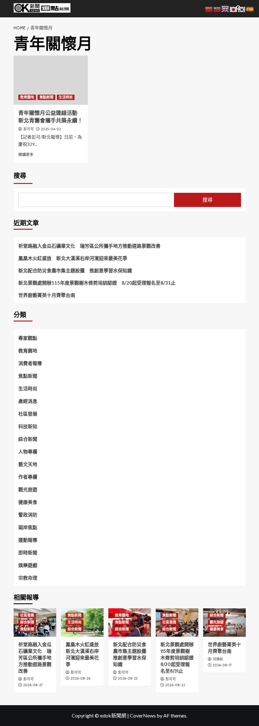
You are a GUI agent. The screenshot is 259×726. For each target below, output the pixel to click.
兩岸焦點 (27, 527)
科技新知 (27, 426)
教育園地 (27, 97)
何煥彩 (218, 659)
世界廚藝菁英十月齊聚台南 (46, 295)
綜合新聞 (27, 439)
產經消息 (27, 401)
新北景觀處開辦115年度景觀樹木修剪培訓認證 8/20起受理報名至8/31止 (97, 283)
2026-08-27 (33, 685)
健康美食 (27, 502)
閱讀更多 (25, 154)
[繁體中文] (217, 9)
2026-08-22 (175, 685)
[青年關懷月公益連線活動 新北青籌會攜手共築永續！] (51, 80)
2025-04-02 (51, 129)
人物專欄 (27, 451)
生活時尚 (66, 97)
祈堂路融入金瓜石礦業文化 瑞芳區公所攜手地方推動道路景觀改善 (89, 246)
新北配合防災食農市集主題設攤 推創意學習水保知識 (75, 270)
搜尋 (20, 175)
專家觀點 (27, 338)
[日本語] (234, 9)
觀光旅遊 (27, 489)
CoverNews (143, 715)
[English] (225, 9)
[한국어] (242, 9)
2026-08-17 (222, 665)
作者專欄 (27, 477)
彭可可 (28, 129)
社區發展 (27, 413)
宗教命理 (27, 578)
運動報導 (27, 540)
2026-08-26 (80, 678)
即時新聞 (27, 552)
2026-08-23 (128, 678)
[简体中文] (209, 9)
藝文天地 (27, 464)
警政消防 (27, 514)
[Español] (250, 9)
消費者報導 (30, 363)
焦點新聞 (46, 97)
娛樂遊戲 (27, 565)
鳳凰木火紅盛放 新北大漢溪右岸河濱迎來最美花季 (72, 258)
